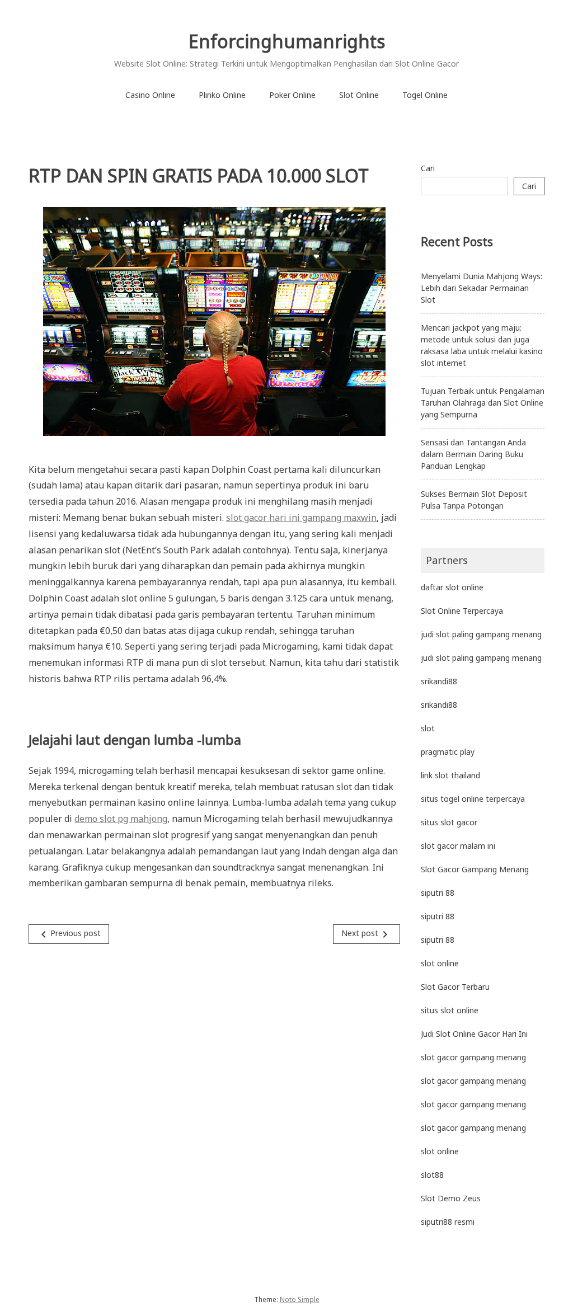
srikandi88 (439, 681)
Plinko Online (222, 95)
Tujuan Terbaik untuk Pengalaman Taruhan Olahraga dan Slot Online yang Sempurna (482, 403)
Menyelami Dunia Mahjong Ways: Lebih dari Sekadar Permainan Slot (481, 288)
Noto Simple (300, 1299)
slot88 (432, 1174)
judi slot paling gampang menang (481, 634)
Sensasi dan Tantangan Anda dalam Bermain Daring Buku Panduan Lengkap (473, 454)
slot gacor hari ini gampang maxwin (301, 517)
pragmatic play (448, 751)
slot (428, 728)
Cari (428, 168)
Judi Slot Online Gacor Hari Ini (474, 1033)
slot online (440, 963)
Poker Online (292, 95)
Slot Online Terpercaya (462, 610)
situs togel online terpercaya (473, 798)
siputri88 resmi (448, 1221)
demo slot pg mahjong (120, 818)
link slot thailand (450, 775)
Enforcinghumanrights (287, 41)
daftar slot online (452, 587)
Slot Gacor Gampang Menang (475, 869)
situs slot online (449, 1010)
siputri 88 (437, 892)
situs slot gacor (449, 822)
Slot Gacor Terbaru (455, 986)
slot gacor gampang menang (473, 1057)
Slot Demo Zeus (451, 1198)
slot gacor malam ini (458, 845)
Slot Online (359, 95)
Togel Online (425, 95)
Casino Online (150, 95)
